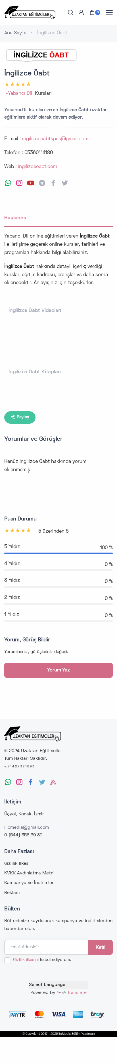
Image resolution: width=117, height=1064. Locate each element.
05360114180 (38, 153)
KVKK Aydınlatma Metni (29, 873)
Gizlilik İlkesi (17, 864)
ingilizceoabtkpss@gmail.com (55, 139)
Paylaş (23, 417)
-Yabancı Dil (19, 93)
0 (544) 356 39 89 (23, 835)
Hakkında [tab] (15, 218)
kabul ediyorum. (42, 960)
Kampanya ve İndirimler (29, 883)
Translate (77, 993)
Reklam (12, 893)
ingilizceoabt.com (37, 167)
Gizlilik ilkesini (26, 960)
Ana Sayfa (15, 33)
